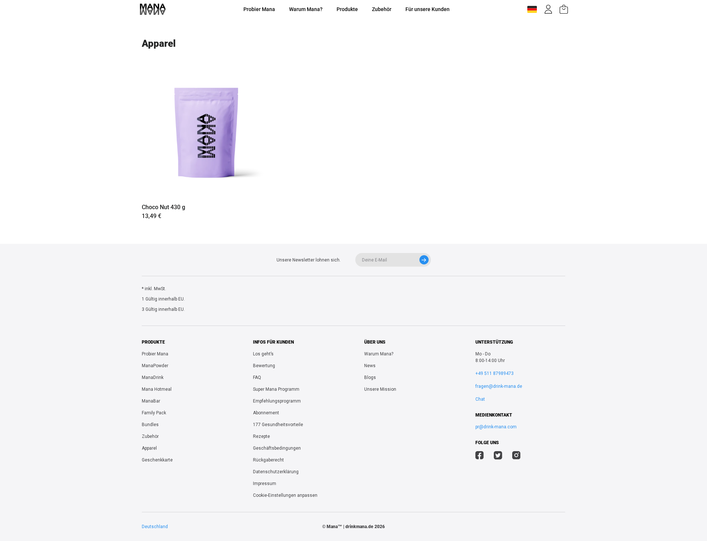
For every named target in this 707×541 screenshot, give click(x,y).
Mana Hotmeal (157, 389)
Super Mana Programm (276, 389)
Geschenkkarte (157, 460)
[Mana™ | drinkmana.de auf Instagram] (516, 456)
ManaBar (151, 401)
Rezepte (261, 436)
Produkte (347, 9)
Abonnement (266, 412)
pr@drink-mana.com (496, 426)
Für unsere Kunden (427, 9)
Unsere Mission (380, 389)
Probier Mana (259, 9)
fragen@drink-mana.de (498, 386)
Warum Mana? (306, 9)
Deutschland (155, 526)
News (370, 365)
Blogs (370, 377)
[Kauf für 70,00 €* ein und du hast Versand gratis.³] (564, 9)
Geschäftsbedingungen (277, 448)
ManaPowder (155, 365)
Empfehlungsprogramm (277, 401)
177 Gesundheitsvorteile (278, 424)
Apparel (149, 448)
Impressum (264, 483)
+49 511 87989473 (494, 373)
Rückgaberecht (268, 460)
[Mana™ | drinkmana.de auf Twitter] (498, 456)
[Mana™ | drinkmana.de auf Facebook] (479, 456)
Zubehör (381, 9)
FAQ (257, 377)
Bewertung (264, 365)
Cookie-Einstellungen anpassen (285, 495)
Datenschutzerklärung (276, 471)
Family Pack (154, 412)
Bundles (150, 424)
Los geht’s (263, 353)
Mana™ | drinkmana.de (350, 526)
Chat (480, 399)
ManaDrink (152, 377)
